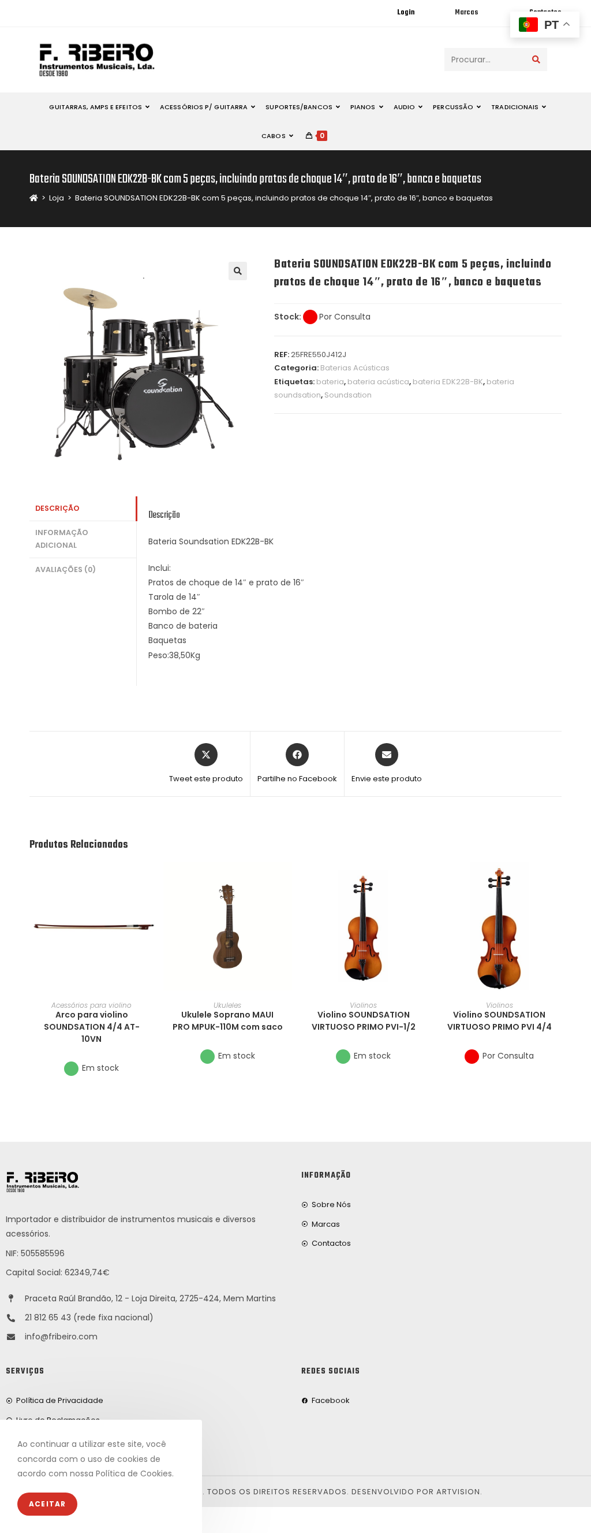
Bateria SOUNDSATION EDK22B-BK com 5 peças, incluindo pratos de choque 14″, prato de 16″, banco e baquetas (284, 197)
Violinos (363, 1005)
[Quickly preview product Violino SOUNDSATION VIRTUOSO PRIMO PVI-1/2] (421, 882)
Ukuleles (227, 1005)
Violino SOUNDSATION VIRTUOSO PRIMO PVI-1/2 (364, 1021)
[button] (150, 912)
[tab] (82, 508)
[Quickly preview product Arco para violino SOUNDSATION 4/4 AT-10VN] (150, 882)
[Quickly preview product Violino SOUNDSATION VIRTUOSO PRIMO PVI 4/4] (558, 882)
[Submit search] (536, 59)
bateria (330, 381)
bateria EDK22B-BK (448, 381)
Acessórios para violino (91, 1005)
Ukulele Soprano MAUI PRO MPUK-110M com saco (228, 1021)
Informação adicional (61, 539)
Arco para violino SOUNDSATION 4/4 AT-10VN (92, 1027)
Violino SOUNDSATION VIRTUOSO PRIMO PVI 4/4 (499, 1021)
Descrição (57, 508)
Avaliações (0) (65, 569)
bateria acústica (378, 381)
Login (405, 12)
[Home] (33, 197)
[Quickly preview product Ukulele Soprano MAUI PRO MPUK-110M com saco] (286, 882)
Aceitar (47, 1504)
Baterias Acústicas (355, 367)
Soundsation (348, 394)
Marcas (466, 12)
